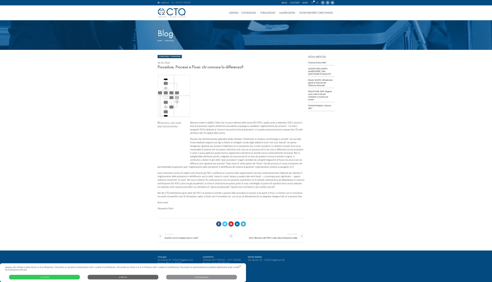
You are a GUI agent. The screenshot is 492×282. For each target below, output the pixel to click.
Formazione (175, 56)
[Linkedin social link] (332, 3)
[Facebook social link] (323, 3)
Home (160, 40)
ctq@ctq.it (165, 3)
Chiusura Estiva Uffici (317, 62)
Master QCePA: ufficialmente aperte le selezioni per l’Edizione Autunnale (320, 82)
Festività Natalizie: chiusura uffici (319, 106)
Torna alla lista (230, 236)
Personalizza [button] (202, 277)
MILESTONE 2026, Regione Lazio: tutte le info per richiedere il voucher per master (320, 95)
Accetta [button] (45, 277)
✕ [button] (240, 266)
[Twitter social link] (224, 224)
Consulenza (169, 40)
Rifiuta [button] (124, 277)
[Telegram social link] (243, 224)
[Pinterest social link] (231, 224)
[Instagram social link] (328, 3)
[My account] (317, 2)
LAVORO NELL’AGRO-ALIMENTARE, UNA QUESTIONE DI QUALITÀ (319, 71)
